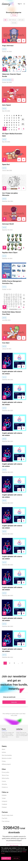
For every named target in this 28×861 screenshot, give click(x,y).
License (4, 781)
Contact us (5, 787)
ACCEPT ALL (6, 858)
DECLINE (16, 858)
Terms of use (5, 775)
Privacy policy (5, 772)
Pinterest (4, 807)
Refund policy (5, 778)
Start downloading (7, 755)
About (3, 749)
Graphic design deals (7, 815)
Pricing (4, 761)
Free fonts (4, 818)
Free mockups (5, 821)
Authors (4, 752)
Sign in (20, 3)
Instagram (4, 801)
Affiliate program (6, 764)
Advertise (4, 784)
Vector (4, 108)
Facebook (4, 804)
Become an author (6, 758)
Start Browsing (14, 845)
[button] (24, 4)
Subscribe (14, 702)
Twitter (4, 798)
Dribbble (4, 795)
